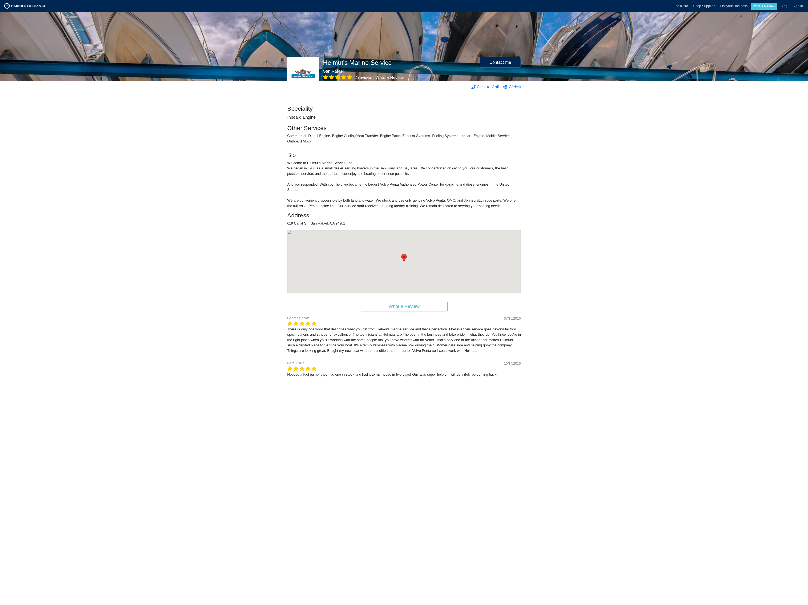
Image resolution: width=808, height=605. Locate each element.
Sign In (797, 6)
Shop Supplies (704, 6)
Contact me (500, 62)
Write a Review (764, 6)
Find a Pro (680, 6)
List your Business (734, 6)
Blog (783, 6)
